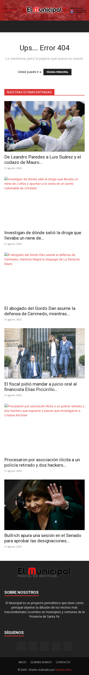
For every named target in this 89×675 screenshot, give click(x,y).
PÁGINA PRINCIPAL (57, 72)
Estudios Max (64, 670)
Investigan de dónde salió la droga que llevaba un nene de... (42, 235)
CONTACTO (63, 662)
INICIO (22, 662)
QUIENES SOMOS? (41, 662)
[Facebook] (21, 646)
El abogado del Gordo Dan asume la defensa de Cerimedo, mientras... (39, 311)
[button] (7, 26)
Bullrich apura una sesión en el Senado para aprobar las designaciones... (42, 538)
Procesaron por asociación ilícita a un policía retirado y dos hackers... (42, 462)
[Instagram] (33, 646)
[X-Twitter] (56, 646)
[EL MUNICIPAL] (44, 10)
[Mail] (44, 646)
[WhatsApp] (68, 646)
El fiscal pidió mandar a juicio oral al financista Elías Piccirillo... (40, 386)
